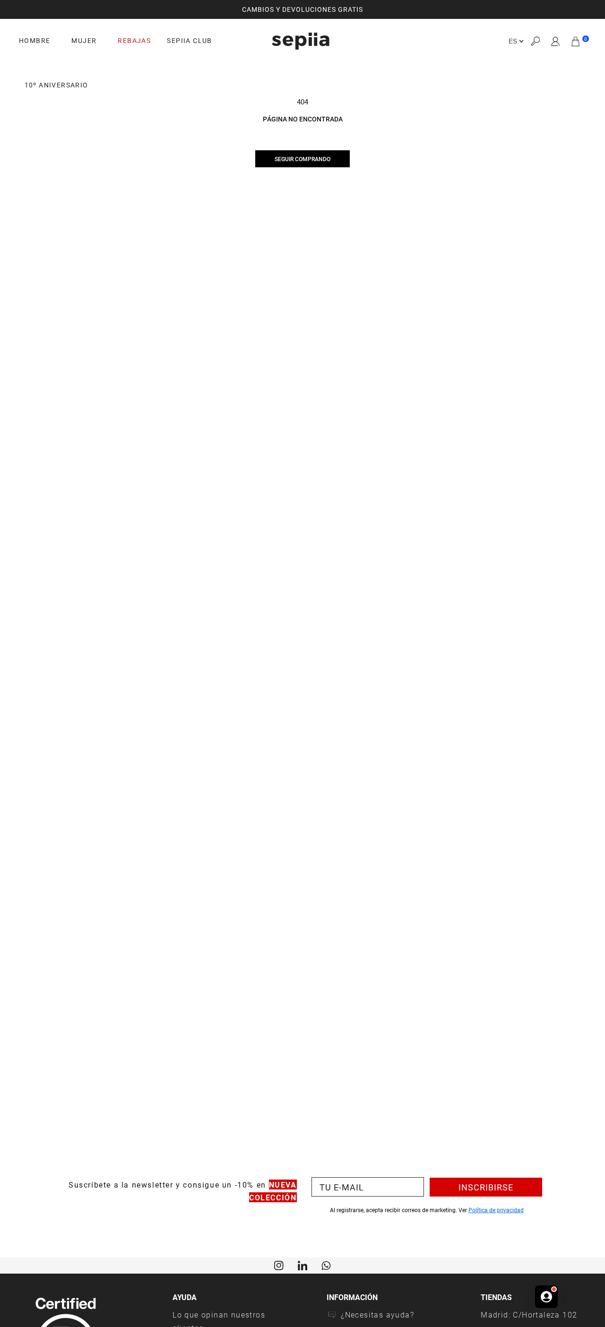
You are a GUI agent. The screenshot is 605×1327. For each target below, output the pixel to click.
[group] (302, 9)
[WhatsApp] (326, 1264)
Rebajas (134, 40)
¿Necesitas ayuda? (377, 1314)
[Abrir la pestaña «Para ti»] (546, 1296)
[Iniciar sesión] (555, 41)
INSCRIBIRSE (485, 1187)
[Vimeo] (302, 1264)
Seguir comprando (302, 159)
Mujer (83, 40)
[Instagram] (279, 1264)
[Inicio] (300, 41)
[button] (535, 41)
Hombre (34, 40)
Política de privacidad (496, 1210)
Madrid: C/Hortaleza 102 (529, 1314)
